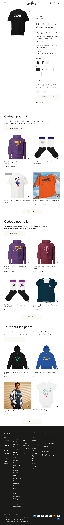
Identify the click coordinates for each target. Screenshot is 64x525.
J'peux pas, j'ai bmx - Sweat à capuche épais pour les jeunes (16, 373)
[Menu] (5, 3)
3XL (45, 74)
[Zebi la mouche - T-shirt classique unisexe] (17, 185)
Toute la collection (14, 128)
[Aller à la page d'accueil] (32, 3)
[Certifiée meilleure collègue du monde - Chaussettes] (17, 290)
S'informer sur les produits (25, 450)
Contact (34, 466)
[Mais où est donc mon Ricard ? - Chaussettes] (46, 147)
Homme (6, 450)
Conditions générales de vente (12, 521)
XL (52, 70)
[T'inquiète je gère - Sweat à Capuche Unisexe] (17, 147)
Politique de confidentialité (25, 517)
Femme (6, 448)
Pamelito (16, 455)
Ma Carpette (17, 478)
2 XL (39, 74)
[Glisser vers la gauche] (26, 34)
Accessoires (7, 458)
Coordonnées (20, 519)
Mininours (16, 439)
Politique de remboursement (12, 517)
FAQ (33, 469)
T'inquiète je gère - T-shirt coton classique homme (46, 201)
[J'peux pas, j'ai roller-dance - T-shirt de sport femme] (46, 290)
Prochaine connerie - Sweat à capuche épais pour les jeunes (45, 373)
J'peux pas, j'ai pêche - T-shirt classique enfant (16, 410)
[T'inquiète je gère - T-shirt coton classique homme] (46, 185)
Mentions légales (24, 521)
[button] (50, 3)
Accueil (39, 12)
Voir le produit (28, 158)
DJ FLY (15, 452)
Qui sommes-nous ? (34, 440)
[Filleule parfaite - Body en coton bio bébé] (46, 395)
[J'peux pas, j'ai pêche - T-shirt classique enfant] (17, 395)
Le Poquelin (16, 496)
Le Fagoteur (10, 514)
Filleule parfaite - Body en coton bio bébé (46, 410)
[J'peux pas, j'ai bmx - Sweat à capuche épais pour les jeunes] (17, 357)
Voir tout (32, 211)
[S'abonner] (59, 438)
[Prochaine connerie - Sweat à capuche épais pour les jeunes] (46, 357)
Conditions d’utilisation (11, 519)
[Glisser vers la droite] (30, 34)
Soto (14, 457)
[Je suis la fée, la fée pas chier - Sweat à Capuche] (46, 252)
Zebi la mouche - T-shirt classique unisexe (17, 200)
